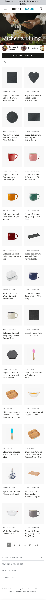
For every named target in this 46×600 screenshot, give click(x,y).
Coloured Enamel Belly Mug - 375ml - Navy (33, 296)
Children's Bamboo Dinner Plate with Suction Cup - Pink (11, 414)
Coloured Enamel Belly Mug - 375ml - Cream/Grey (12, 335)
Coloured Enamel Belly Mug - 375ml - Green (33, 216)
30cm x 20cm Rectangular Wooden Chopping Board (33, 494)
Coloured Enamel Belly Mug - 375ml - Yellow (12, 216)
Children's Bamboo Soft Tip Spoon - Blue (11, 454)
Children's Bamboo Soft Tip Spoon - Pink (33, 375)
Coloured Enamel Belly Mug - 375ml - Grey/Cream (33, 533)
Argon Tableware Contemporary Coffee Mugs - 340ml (11, 177)
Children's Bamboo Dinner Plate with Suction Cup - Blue (33, 454)
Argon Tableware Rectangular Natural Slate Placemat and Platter (33, 138)
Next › (36, 544)
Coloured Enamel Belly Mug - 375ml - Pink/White (33, 177)
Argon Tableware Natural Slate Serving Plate (33, 256)
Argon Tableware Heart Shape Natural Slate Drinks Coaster (33, 98)
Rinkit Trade (12, 588)
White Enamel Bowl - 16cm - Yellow (34, 413)
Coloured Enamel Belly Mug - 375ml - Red (12, 256)
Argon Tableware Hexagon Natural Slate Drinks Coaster (11, 375)
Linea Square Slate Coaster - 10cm (33, 334)
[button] (40, 8)
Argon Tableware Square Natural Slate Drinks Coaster (11, 98)
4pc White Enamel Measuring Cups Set (12, 492)
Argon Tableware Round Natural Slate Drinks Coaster (11, 138)
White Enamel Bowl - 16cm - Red (12, 532)
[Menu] (5, 9)
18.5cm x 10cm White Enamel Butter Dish (10, 296)
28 (30, 544)
